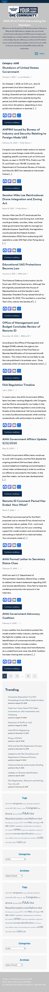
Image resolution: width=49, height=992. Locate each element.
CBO (14, 808)
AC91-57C (8, 804)
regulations (39, 830)
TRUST (14, 842)
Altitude (30, 804)
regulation (32, 830)
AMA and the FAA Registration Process (25, 746)
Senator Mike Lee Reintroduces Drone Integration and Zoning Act (22, 199)
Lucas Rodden (24, 77)
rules (6, 838)
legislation (19, 826)
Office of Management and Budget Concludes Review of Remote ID (21, 326)
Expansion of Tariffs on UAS (20, 722)
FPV (25, 823)
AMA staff (22, 274)
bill (11, 808)
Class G (19, 808)
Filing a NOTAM (15, 738)
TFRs (9, 842)
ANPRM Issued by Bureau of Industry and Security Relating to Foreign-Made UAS (24, 133)
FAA (25, 813)
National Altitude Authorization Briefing (25, 765)
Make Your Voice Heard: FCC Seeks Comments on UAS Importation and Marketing (23, 711)
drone (8, 813)
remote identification (23, 833)
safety (11, 838)
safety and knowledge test (22, 838)
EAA (20, 814)
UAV (24, 842)
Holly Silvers (25, 143)
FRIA (30, 822)
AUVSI (7, 808)
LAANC (12, 826)
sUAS (40, 837)
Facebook (17, 823)
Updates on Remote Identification (23, 773)
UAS (19, 842)
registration (24, 830)
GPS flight (36, 823)
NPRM (17, 829)
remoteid (9, 834)
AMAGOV (36, 804)
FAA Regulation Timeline (18, 384)
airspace (17, 803)
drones (15, 814)
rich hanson (37, 834)
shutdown (34, 838)
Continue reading (11, 122)
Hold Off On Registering (18, 730)
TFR (6, 842)
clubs (23, 808)
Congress (32, 808)
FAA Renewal (9, 823)
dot (39, 808)
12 (28, 676)
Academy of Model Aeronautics (14, 979)
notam (10, 830)
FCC (22, 823)
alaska (24, 804)
